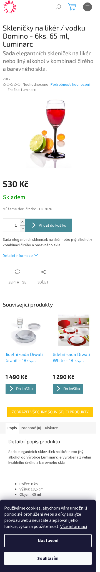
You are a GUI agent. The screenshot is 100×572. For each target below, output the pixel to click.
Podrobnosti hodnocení (70, 84)
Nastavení (48, 541)
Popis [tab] (12, 428)
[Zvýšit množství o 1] (22, 222)
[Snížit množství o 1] (22, 228)
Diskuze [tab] (51, 428)
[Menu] (87, 6)
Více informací (73, 526)
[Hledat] (58, 6)
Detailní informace (18, 256)
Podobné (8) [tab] (31, 428)
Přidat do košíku (52, 225)
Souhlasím (48, 558)
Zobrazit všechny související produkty (50, 411)
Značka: (22, 90)
